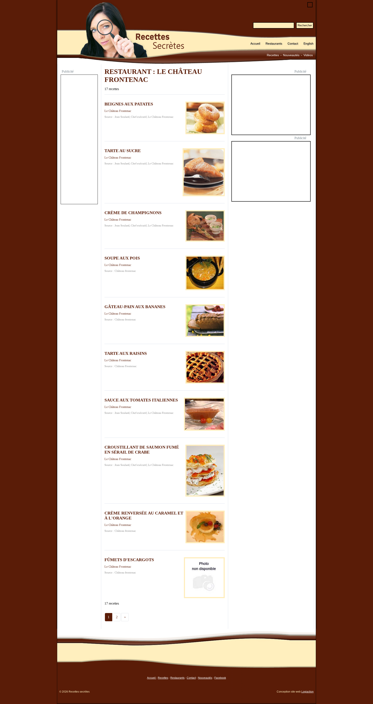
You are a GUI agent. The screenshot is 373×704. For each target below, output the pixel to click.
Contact (293, 43)
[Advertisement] (79, 140)
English (308, 43)
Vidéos (308, 55)
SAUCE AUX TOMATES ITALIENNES (141, 400)
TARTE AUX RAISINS (125, 353)
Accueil (255, 43)
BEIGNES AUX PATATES (128, 104)
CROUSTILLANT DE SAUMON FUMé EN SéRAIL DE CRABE (141, 449)
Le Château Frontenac (117, 111)
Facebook (220, 677)
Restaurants (274, 43)
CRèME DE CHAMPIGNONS (132, 212)
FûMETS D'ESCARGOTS (129, 559)
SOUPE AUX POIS (122, 258)
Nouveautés (291, 55)
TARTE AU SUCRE (122, 150)
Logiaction (307, 691)
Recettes (273, 55)
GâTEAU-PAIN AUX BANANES (134, 306)
